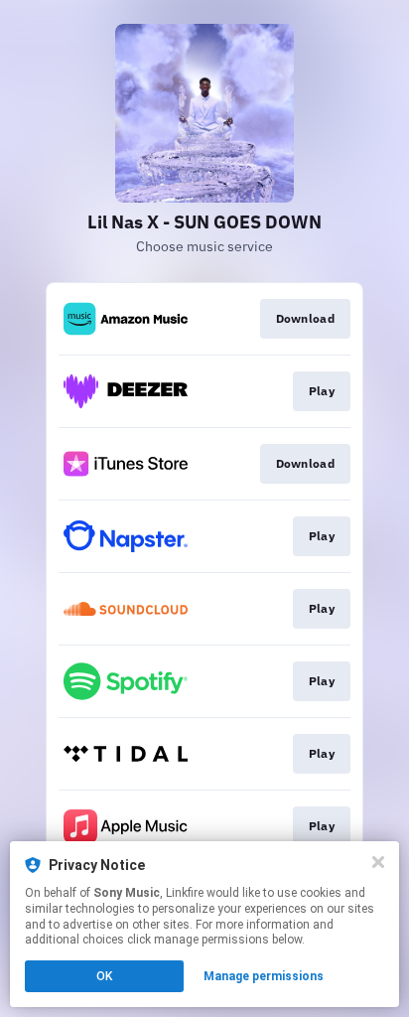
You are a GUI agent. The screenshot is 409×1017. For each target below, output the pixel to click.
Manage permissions (264, 976)
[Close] (378, 862)
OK (104, 976)
